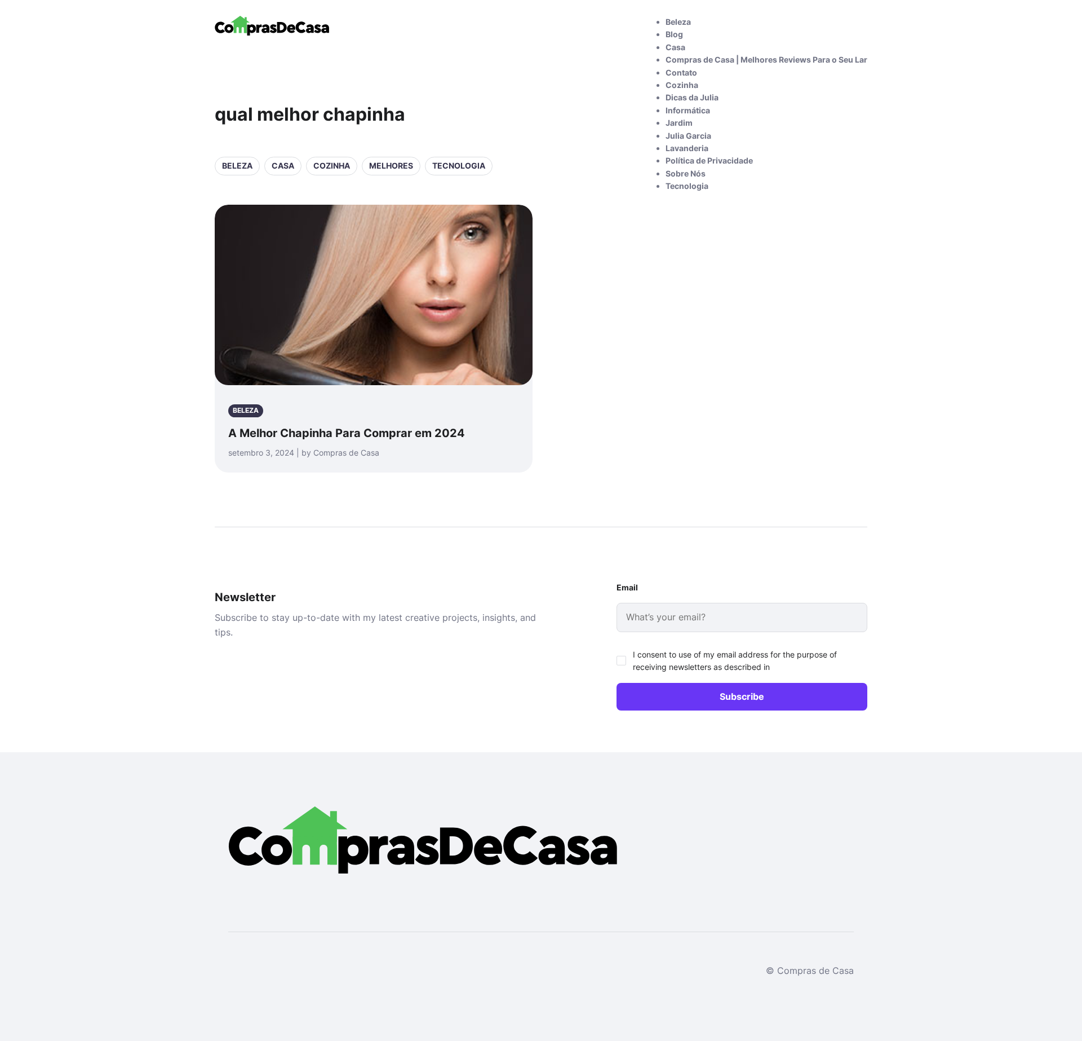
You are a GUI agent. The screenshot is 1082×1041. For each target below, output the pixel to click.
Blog (674, 34)
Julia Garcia (688, 135)
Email (627, 587)
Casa (675, 47)
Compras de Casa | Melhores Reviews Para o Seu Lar (766, 59)
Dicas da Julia (692, 97)
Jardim (679, 122)
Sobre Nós (686, 173)
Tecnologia (687, 186)
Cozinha (682, 85)
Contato (681, 72)
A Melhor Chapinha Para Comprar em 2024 (346, 433)
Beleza (678, 22)
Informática (688, 110)
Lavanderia (687, 148)
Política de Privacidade (709, 160)
